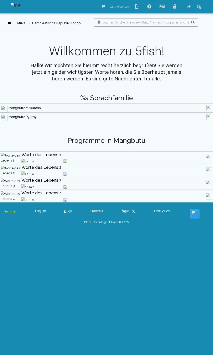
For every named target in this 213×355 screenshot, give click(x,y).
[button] (99, 22)
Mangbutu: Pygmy (22, 117)
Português (162, 211)
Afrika (21, 23)
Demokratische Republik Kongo (56, 23)
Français (96, 211)
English (40, 211)
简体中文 (128, 211)
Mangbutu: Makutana (24, 108)
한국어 (68, 211)
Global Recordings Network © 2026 (106, 222)
